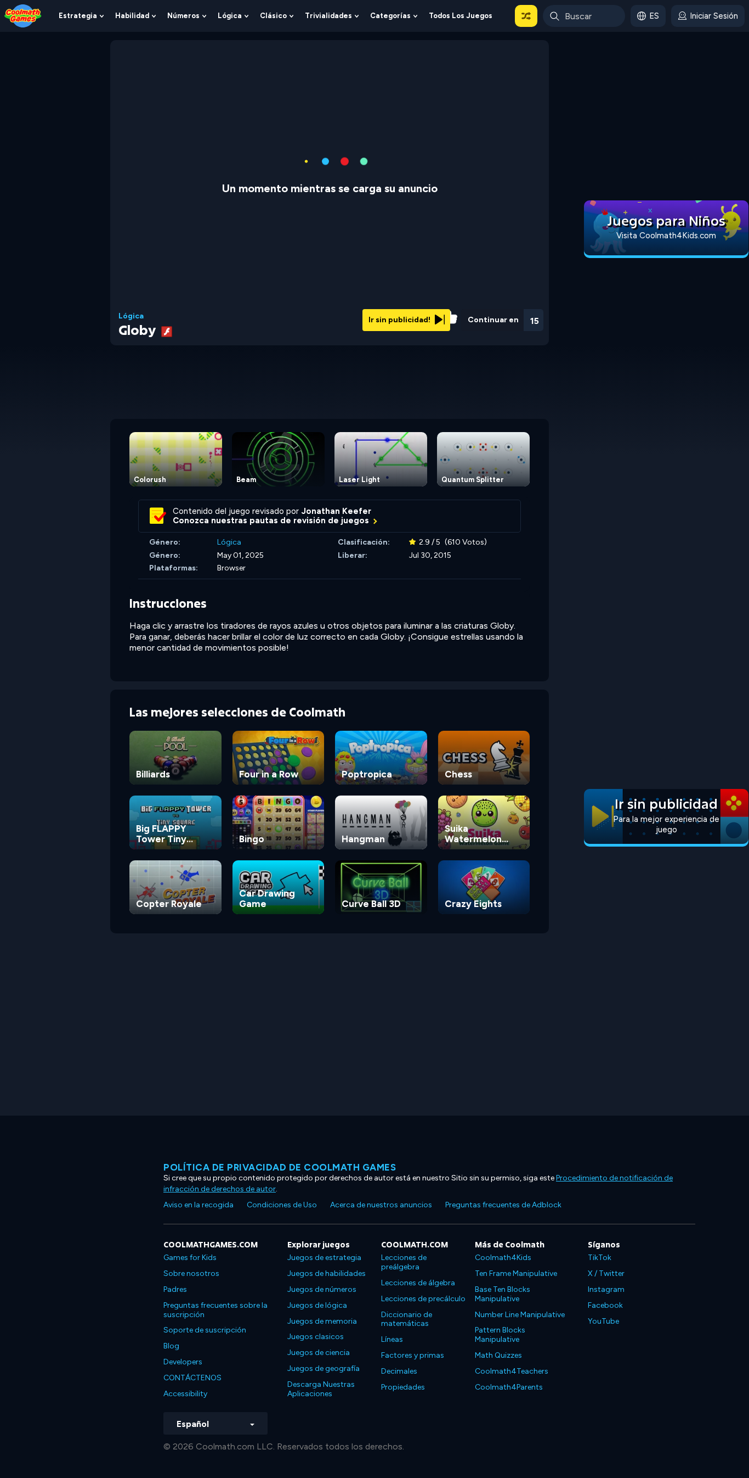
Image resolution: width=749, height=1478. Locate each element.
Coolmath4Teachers (511, 1371)
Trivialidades (328, 16)
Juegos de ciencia (318, 1352)
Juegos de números (321, 1289)
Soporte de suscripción (204, 1330)
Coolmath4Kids (503, 1257)
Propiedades (403, 1387)
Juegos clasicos (315, 1336)
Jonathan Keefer (336, 511)
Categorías (390, 16)
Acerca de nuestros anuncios (381, 1205)
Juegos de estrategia (324, 1257)
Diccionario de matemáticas (406, 1319)
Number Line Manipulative (520, 1314)
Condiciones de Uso (282, 1205)
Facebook (605, 1305)
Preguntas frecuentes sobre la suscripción (215, 1310)
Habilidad (132, 16)
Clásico (273, 16)
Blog (171, 1346)
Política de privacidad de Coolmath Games (279, 1167)
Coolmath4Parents (509, 1387)
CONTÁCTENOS (192, 1377)
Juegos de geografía (323, 1368)
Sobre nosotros (191, 1273)
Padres (175, 1289)
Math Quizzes (498, 1355)
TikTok (599, 1257)
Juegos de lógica (317, 1305)
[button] (526, 16)
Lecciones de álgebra (418, 1282)
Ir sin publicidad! (400, 319)
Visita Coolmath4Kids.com (666, 235)
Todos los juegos (460, 16)
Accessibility (185, 1393)
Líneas (392, 1339)
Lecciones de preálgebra (404, 1262)
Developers (182, 1362)
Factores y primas (412, 1355)
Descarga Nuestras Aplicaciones (321, 1389)
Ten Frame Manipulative (516, 1273)
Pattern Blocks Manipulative (500, 1334)
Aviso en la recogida (198, 1205)
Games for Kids (190, 1257)
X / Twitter (606, 1273)
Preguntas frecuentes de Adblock (503, 1205)
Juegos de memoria (322, 1321)
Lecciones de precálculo (423, 1298)
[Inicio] (23, 15)
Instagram (606, 1289)
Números (183, 16)
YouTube (603, 1321)
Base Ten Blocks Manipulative (502, 1294)
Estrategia (78, 16)
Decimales (399, 1371)
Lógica (230, 16)
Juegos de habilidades (326, 1273)
